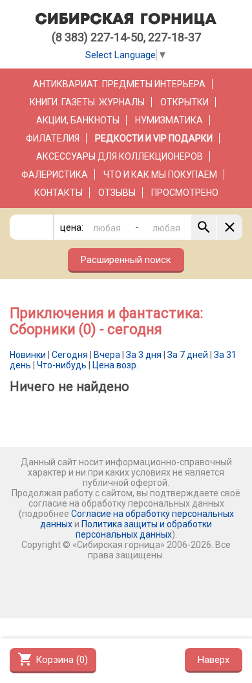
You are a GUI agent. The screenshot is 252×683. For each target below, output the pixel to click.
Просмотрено (184, 192)
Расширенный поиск (126, 260)
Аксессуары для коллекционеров (119, 156)
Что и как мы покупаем (160, 174)
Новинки (28, 355)
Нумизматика (169, 120)
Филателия (52, 138)
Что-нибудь (62, 365)
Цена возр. (115, 365)
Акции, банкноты (78, 120)
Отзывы (117, 192)
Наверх (213, 660)
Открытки (184, 102)
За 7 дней (187, 355)
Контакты (58, 192)
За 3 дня (144, 355)
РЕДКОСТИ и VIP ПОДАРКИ (154, 138)
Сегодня (70, 355)
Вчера (107, 355)
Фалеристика (54, 174)
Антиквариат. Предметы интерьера (119, 84)
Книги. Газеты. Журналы (87, 102)
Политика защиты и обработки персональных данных (144, 529)
